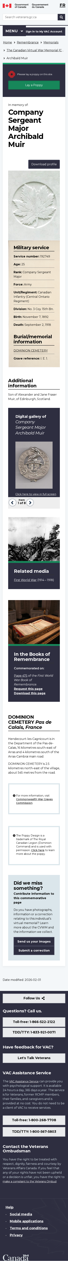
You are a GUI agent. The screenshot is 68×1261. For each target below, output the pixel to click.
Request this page (28, 689)
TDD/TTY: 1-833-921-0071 (34, 1032)
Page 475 (20, 675)
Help (9, 1207)
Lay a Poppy (34, 85)
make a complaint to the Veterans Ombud (29, 1181)
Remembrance (28, 42)
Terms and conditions (29, 1228)
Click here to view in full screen (35, 494)
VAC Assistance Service (24, 1081)
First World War (25, 580)
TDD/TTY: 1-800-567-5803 (34, 1132)
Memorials (51, 42)
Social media (21, 1214)
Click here (37, 850)
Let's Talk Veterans (34, 1058)
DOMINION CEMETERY (31, 350)
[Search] (61, 17)
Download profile (44, 164)
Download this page (30, 693)
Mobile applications (26, 1221)
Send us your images (34, 941)
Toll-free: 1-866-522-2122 (34, 1022)
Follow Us (40, 999)
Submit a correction (34, 950)
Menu (12, 31)
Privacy (16, 1235)
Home (7, 42)
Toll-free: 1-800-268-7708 (34, 1120)
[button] (12, 502)
